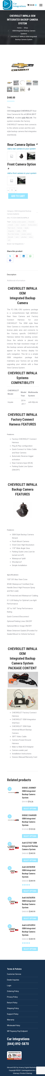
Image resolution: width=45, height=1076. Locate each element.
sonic (17, 237)
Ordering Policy (13, 991)
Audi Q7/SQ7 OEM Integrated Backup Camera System (30, 846)
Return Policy (12, 1003)
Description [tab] (11, 274)
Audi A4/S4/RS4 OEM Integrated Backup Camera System (28, 930)
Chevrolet (31, 221)
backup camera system (19, 221)
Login (9, 986)
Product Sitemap (26, 1073)
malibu (19, 231)
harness (19, 228)
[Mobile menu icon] (40, 5)
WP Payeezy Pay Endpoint (17, 1031)
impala (26, 228)
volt (9, 240)
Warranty (10, 1020)
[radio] (11, 156)
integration (11, 231)
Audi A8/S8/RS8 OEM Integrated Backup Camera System (28, 872)
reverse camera (26, 234)
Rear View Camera (13, 234)
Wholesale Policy (13, 1025)
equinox (23, 225)
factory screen (32, 225)
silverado (10, 237)
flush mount (11, 228)
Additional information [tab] (16, 280)
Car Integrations (17, 244)
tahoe (31, 237)
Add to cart (18, 196)
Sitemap (16, 1073)
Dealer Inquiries (13, 980)
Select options (30, 809)
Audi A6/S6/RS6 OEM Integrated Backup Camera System (28, 902)
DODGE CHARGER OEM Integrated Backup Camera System (29, 820)
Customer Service (14, 974)
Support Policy (12, 1014)
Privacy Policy (12, 997)
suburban (24, 237)
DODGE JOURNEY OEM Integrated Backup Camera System (29, 793)
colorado (10, 225)
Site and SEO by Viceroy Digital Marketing (22, 1067)
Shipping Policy (13, 1008)
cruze (17, 225)
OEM (24, 231)
